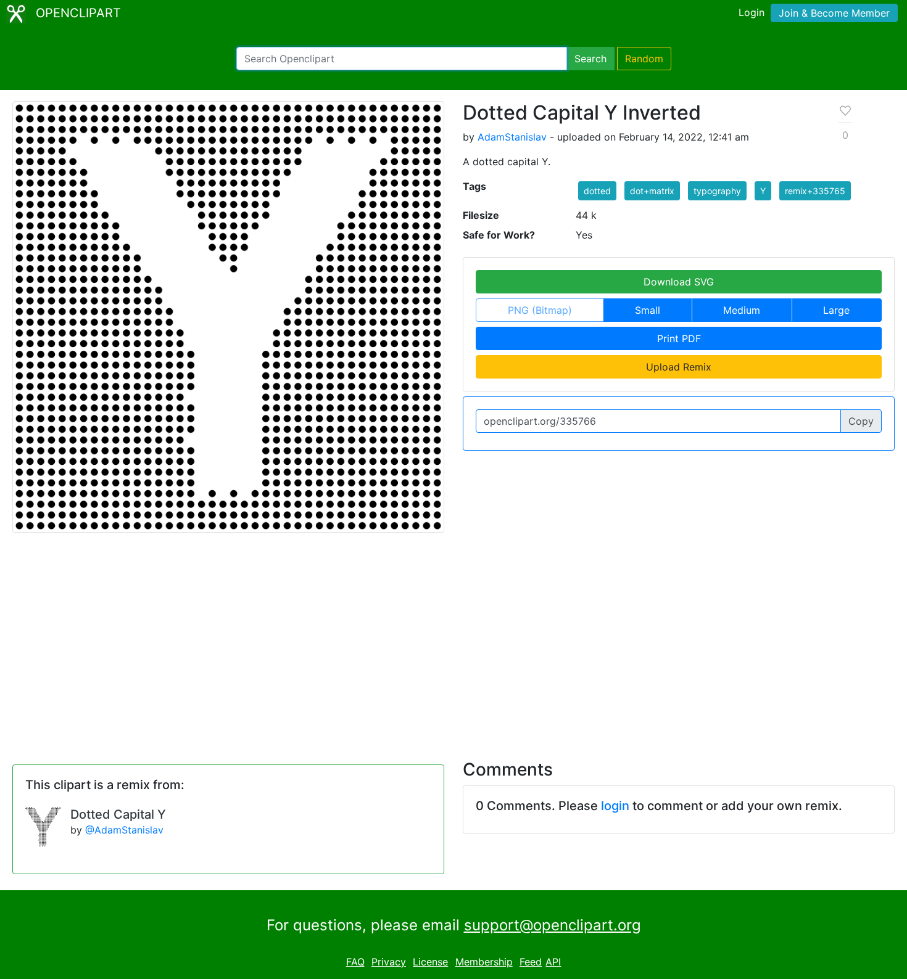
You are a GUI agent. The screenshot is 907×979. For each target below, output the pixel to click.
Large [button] (836, 310)
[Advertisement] (453, 638)
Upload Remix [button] (678, 367)
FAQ (355, 962)
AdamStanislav (512, 137)
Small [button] (647, 310)
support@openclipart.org (552, 925)
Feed (531, 962)
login (615, 805)
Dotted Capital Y (118, 814)
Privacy (388, 962)
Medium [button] (741, 310)
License (430, 962)
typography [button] (717, 191)
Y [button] (763, 191)
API (553, 962)
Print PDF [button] (679, 338)
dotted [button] (597, 191)
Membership (484, 962)
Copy (861, 421)
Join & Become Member (834, 13)
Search (590, 58)
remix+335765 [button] (815, 191)
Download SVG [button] (679, 282)
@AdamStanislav (124, 830)
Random (644, 58)
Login (751, 12)
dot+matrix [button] (652, 191)
